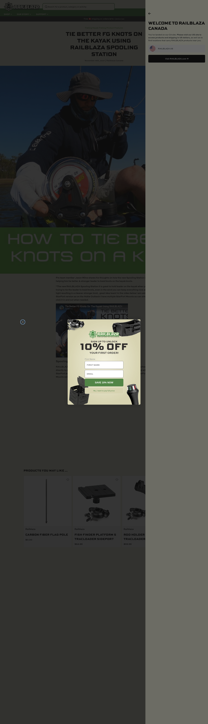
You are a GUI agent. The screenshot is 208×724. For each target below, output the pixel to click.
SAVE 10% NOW (104, 382)
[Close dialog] (23, 322)
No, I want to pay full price (104, 390)
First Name (90, 359)
